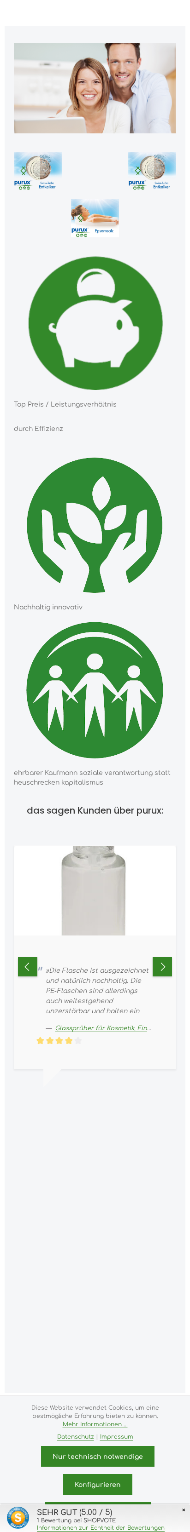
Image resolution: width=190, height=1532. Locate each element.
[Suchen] (125, 13)
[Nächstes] (23, 170)
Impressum (116, 1436)
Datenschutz (75, 1436)
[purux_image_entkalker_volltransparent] (38, 171)
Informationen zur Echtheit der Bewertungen (101, 1527)
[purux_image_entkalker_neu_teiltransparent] (152, 171)
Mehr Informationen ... (95, 1424)
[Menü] (105, 13)
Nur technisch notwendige (98, 1456)
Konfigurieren (98, 1484)
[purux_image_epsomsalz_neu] (95, 218)
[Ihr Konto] (146, 13)
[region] (38, 171)
